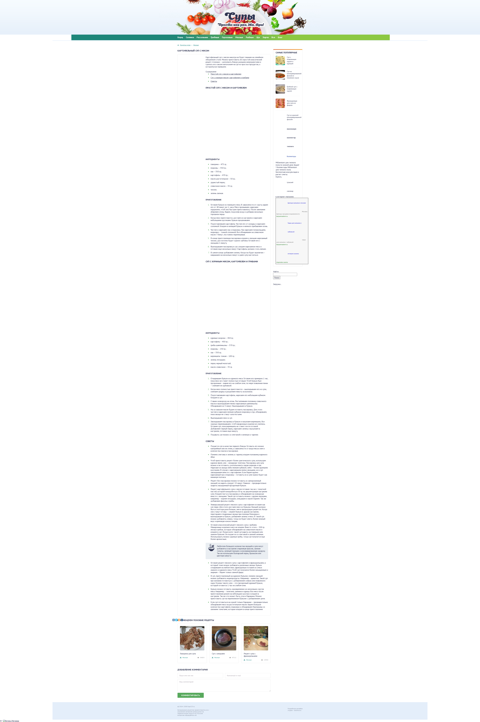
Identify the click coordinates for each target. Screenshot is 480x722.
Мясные (239, 37)
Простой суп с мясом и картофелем (226, 74)
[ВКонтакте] (173, 620)
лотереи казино (293, 254)
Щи (258, 37)
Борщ (180, 37)
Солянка (190, 37)
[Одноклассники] (179, 620)
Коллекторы (291, 156)
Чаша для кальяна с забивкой (295, 227)
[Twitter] (176, 620)
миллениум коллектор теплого (291, 137)
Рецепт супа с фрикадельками (250, 654)
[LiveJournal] (185, 620)
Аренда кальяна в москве (297, 203)
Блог (280, 37)
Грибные (215, 37)
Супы (240, 20)
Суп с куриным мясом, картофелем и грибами (230, 77)
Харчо (266, 37)
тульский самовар (290, 186)
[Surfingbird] (187, 620)
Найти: (276, 271)
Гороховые (227, 37)
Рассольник (202, 37)
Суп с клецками (218, 653)
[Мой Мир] (182, 620)
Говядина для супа (188, 653)
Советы (214, 81)
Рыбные (250, 37)
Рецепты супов (185, 45)
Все (273, 37)
